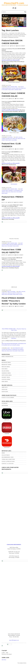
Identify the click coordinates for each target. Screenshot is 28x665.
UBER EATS (5, 387)
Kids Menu (5, 368)
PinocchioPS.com (14, 3)
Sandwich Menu (13, 86)
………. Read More (12, 338)
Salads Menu (5, 370)
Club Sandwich (14, 184)
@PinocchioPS (16, 60)
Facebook (4, 403)
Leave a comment (21, 45)
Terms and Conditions (8, 459)
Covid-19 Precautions (8, 461)
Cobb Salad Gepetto (12, 293)
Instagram (5, 405)
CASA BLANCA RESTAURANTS (14, 544)
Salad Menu (10, 137)
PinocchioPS (11, 89)
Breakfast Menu (6, 364)
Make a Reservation (7, 356)
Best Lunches (12, 88)
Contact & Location (7, 463)
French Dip (8, 244)
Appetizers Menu (7, 375)
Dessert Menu (6, 377)
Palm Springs (14, 244)
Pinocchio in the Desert (16, 191)
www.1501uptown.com (14, 640)
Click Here (4, 659)
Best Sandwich (9, 190)
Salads (20, 294)
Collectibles (6, 455)
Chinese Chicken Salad (7, 138)
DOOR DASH (5, 391)
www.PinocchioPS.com (7, 60)
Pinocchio (13, 45)
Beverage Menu (6, 362)
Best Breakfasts (17, 348)
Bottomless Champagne (11, 349)
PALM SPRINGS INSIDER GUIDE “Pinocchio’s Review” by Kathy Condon (14, 301)
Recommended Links (7, 457)
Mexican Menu (6, 366)
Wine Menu (5, 381)
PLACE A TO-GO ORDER (8, 397)
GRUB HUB (4, 389)
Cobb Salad (4, 293)
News (8, 86)
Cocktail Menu (6, 379)
